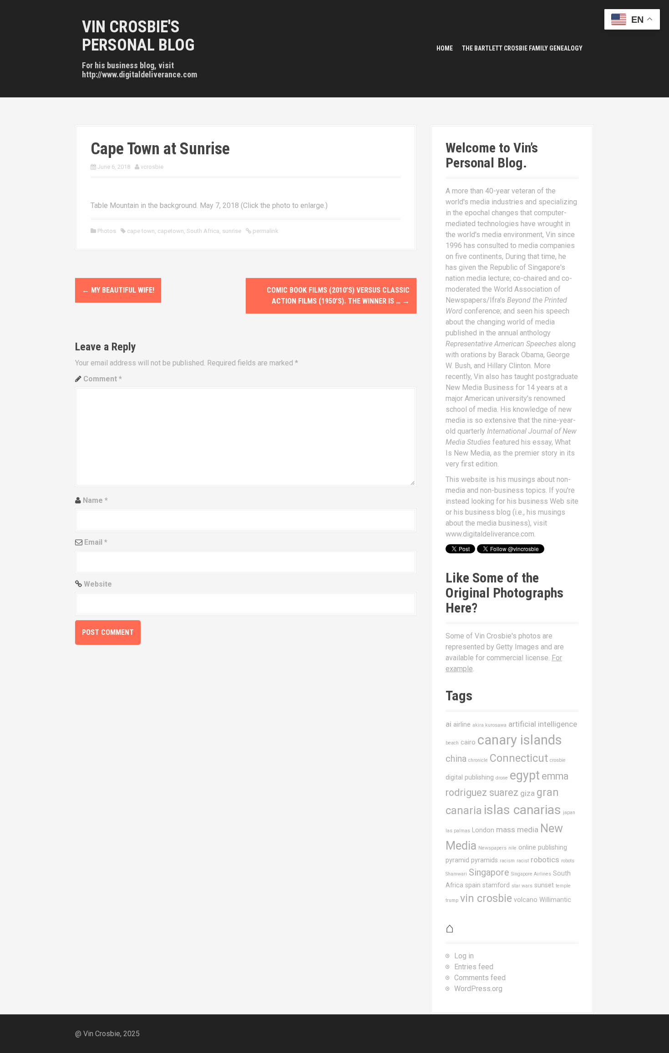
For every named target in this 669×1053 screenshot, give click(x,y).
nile (512, 848)
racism (507, 861)
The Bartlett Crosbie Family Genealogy (522, 48)
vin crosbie (486, 898)
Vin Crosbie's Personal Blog (138, 36)
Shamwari (456, 874)
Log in (464, 956)
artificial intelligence (542, 724)
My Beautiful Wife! (118, 290)
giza (527, 793)
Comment (102, 379)
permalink (265, 231)
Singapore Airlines (531, 874)
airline (462, 724)
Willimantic (555, 899)
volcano (525, 899)
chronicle (478, 760)
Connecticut (519, 758)
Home (444, 48)
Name (95, 500)
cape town (141, 231)
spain (473, 885)
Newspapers (492, 848)
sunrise (231, 231)
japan (569, 812)
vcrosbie (152, 166)
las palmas (458, 831)
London (483, 830)
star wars (522, 886)
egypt (525, 775)
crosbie (558, 760)
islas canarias (522, 809)
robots (567, 861)
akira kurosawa (489, 725)
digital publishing (470, 777)
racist (523, 861)
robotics (545, 859)
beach (452, 743)
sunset (544, 885)
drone (502, 778)
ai (448, 724)
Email (95, 542)
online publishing (542, 847)
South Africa (203, 231)
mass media (517, 829)
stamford (496, 885)
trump (452, 900)
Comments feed (480, 977)
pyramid (457, 860)
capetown (170, 231)
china (456, 759)
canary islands (519, 740)
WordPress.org (478, 988)
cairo (468, 742)
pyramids (484, 860)
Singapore (489, 872)
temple (563, 886)
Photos (106, 231)
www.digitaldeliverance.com (490, 534)
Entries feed (473, 966)
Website (98, 584)
